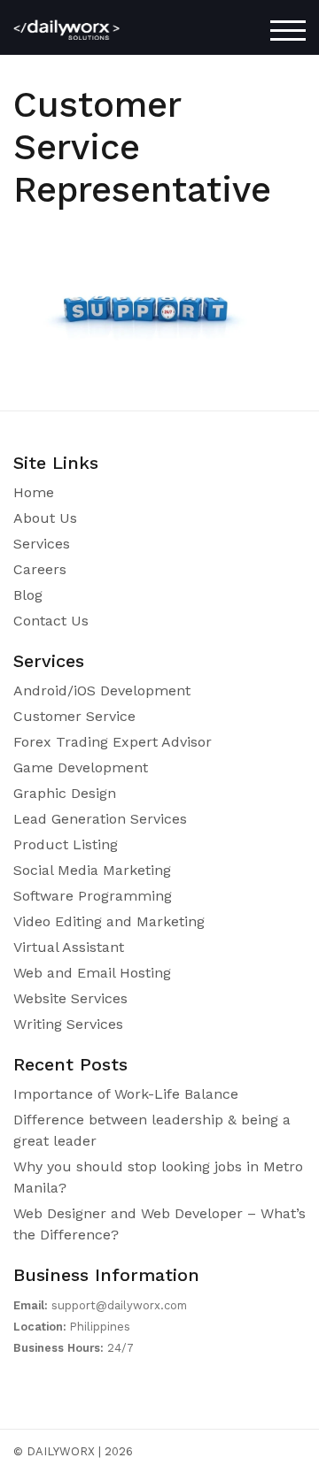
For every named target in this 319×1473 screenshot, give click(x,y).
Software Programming (92, 895)
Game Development (80, 767)
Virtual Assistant (68, 947)
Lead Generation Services (100, 818)
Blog (28, 595)
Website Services (70, 998)
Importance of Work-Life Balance (125, 1094)
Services (41, 543)
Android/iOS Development (102, 690)
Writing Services (68, 1024)
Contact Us (51, 620)
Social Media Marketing (92, 870)
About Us (45, 518)
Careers (39, 569)
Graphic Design (64, 793)
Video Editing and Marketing (109, 921)
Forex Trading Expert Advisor (112, 741)
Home (33, 492)
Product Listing (65, 844)
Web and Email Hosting (92, 972)
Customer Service (74, 716)
